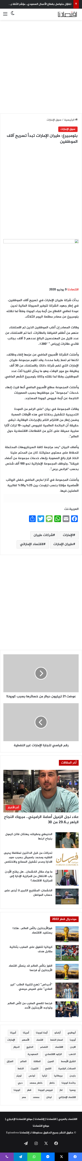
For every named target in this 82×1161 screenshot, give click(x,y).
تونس (32, 1076)
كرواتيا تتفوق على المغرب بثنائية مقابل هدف (30, 949)
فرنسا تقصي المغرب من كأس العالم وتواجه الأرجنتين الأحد (30, 1005)
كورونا (17, 1090)
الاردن (73, 1047)
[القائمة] (5, 16)
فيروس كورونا (45, 1090)
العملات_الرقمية (67, 1069)
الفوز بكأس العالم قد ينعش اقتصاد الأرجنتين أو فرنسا (30, 968)
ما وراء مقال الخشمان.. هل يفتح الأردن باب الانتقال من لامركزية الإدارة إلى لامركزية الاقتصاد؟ (28, 876)
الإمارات (68, 535)
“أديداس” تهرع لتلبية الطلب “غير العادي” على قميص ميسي (31, 986)
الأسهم (25, 1040)
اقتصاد (39, 1040)
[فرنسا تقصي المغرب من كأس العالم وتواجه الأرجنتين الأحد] (67, 1009)
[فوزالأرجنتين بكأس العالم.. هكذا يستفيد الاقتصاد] (67, 934)
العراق (10, 1061)
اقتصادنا (73, 289)
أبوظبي (71, 1033)
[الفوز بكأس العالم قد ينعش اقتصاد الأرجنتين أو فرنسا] (67, 972)
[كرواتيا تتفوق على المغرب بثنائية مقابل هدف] (67, 953)
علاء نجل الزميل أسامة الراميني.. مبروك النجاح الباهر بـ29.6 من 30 (41, 820)
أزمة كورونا (42, 1033)
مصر (24, 1097)
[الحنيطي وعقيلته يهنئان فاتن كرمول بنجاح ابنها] (67, 840)
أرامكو (57, 1033)
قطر (29, 1090)
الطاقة (37, 1061)
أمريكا (26, 1033)
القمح (48, 1069)
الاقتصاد (59, 1047)
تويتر (19, 1076)
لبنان (49, 1097)
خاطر (52, 1083)
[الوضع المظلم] (13, 16)
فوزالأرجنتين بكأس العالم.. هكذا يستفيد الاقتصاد (32, 930)
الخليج (29, 1047)
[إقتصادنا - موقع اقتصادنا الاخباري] (62, 14)
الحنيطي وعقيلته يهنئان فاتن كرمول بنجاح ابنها (28, 836)
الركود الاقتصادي (53, 1054)
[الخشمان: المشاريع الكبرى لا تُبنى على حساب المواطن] (67, 896)
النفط (20, 1069)
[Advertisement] (41, 64)
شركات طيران (43, 535)
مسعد (36, 1097)
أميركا (13, 1033)
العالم (23, 1061)
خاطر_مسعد (35, 1083)
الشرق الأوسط (68, 1061)
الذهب (72, 1054)
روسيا (73, 1090)
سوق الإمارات (54, 120)
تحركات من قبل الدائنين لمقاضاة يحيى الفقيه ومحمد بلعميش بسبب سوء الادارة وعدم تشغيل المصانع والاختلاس (28, 857)
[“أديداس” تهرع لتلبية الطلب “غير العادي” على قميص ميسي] (67, 990)
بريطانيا (58, 1076)
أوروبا (73, 1040)
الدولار (16, 1047)
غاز (61, 1090)
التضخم (44, 1047)
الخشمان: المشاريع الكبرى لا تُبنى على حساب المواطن (28, 892)
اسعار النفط (56, 1040)
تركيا (44, 1076)
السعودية (33, 1054)
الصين (51, 1061)
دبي (20, 1083)
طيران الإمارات (63, 544)
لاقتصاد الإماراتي (32, 544)
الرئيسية (69, 120)
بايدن (73, 1076)
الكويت (34, 1069)
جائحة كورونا (69, 1083)
